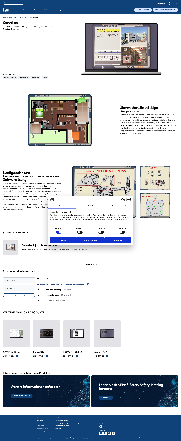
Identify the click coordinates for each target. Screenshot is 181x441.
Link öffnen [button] (10, 356)
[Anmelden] (169, 3)
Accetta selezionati (90, 240)
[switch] (80, 232)
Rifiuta (63, 240)
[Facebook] (101, 433)
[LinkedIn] (105, 433)
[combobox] (14, 3)
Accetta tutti (118, 240)
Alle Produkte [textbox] (10, 280)
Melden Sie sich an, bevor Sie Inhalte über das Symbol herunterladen (63, 283)
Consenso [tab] (62, 206)
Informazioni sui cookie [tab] (119, 206)
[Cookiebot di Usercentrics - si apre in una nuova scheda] (122, 199)
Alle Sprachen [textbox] (10, 288)
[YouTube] (109, 433)
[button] (160, 3)
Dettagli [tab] (90, 206)
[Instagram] (113, 433)
